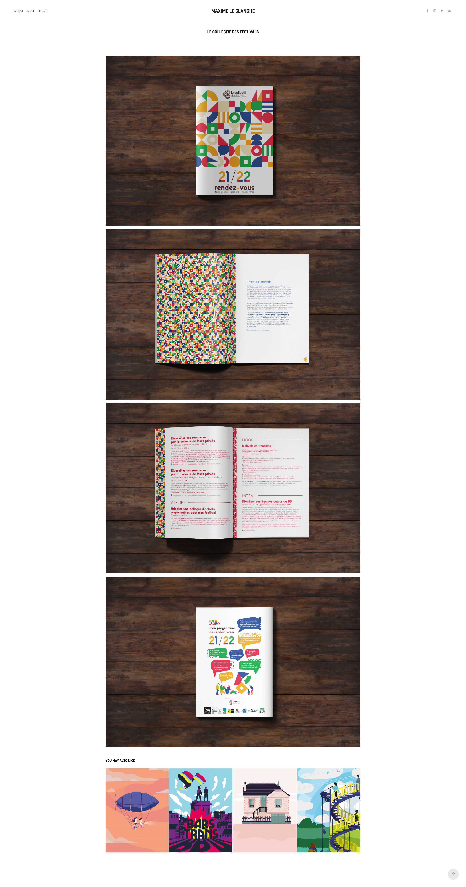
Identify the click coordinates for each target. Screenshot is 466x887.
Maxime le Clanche (233, 11)
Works (18, 11)
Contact (43, 11)
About (30, 11)
